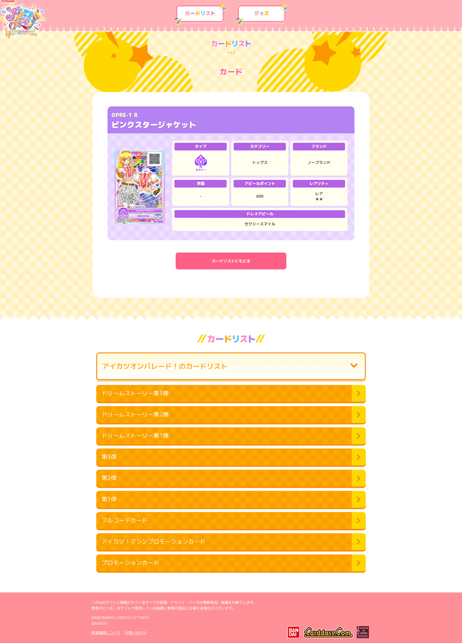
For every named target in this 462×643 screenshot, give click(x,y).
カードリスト (200, 14)
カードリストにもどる (231, 261)
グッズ (262, 14)
